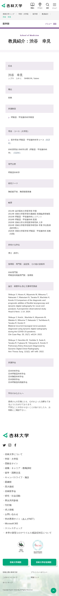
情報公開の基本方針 (10, 572)
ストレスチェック (14, 528)
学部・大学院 (23, 14)
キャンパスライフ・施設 (17, 477)
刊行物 (8, 505)
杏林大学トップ (8, 14)
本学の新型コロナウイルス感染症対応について (28, 533)
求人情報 (9, 510)
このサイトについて (10, 577)
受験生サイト (11, 463)
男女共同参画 (11, 500)
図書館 (8, 482)
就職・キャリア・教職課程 (18, 468)
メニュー (48, 24)
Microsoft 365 (11, 523)
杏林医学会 (10, 491)
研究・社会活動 (12, 496)
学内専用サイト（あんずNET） (20, 519)
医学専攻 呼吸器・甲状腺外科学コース (27, 140)
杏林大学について (14, 454)
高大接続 (9, 486)
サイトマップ (8, 583)
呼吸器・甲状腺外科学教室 (22, 117)
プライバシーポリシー (39, 572)
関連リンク (35, 577)
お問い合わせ (11, 514)
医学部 (6, 24)
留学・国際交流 (12, 473)
